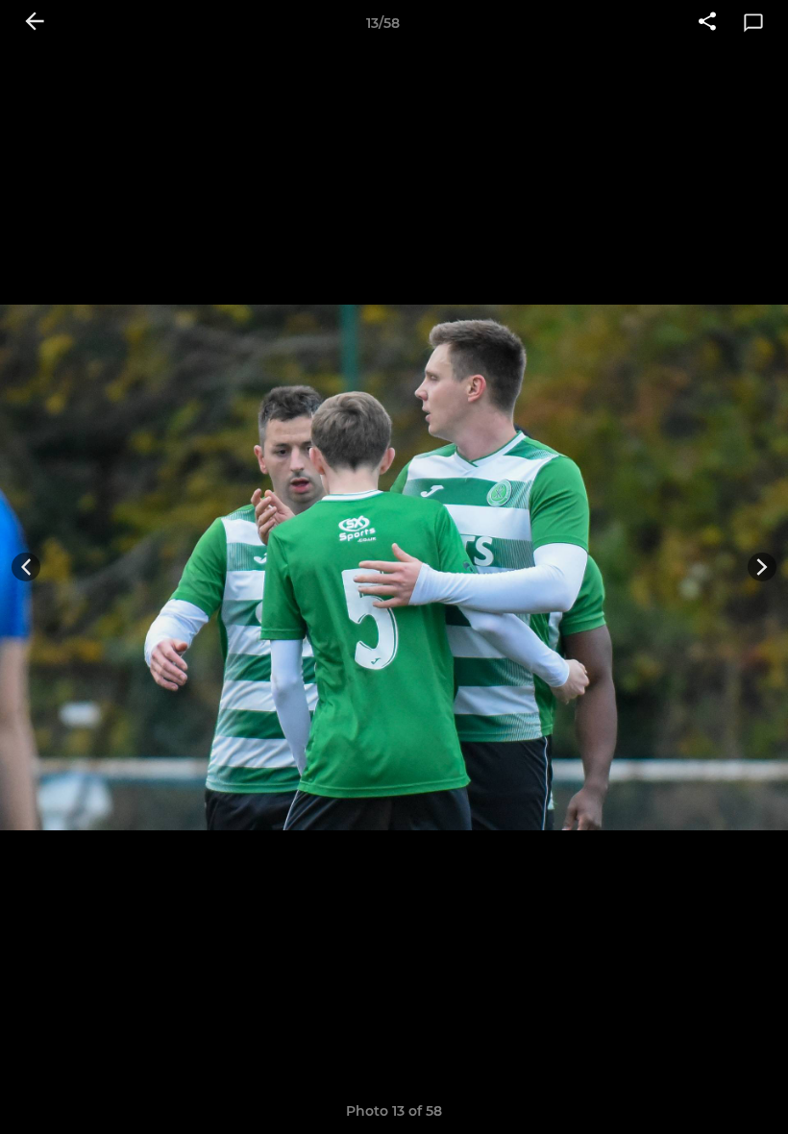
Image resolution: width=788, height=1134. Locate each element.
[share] (707, 23)
